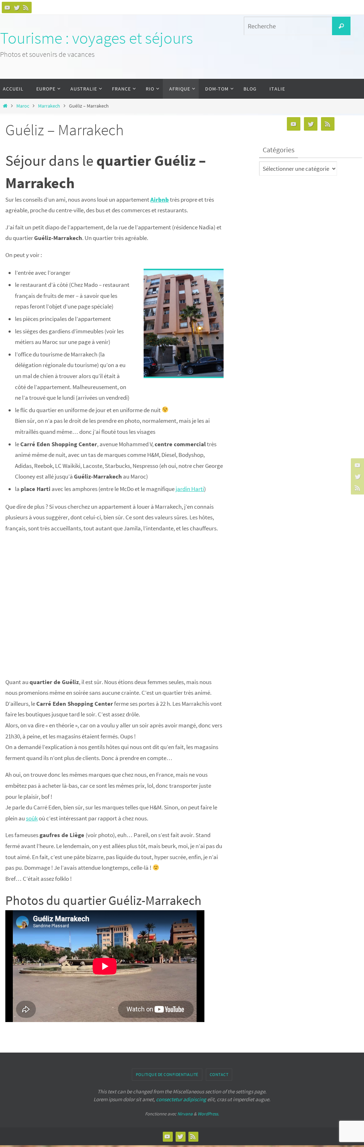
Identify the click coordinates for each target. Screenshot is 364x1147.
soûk (32, 818)
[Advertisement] (114, 605)
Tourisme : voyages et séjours (96, 38)
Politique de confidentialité (167, 1074)
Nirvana (185, 1114)
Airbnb (159, 199)
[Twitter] (16, 7)
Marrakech (49, 106)
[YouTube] (7, 7)
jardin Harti (190, 489)
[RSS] (26, 7)
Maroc (22, 106)
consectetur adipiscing (181, 1099)
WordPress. (208, 1114)
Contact (219, 1074)
